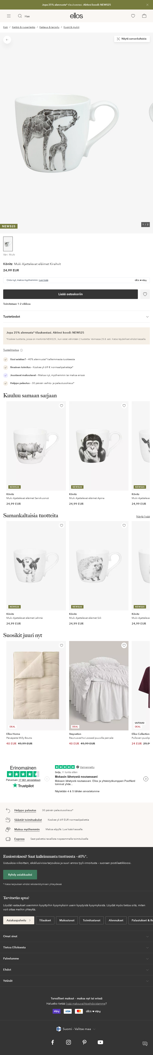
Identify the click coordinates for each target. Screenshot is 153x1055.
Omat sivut (10, 936)
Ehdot (7, 969)
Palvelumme (11, 958)
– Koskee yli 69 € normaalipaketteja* (41, 367)
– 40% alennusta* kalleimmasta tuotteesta (42, 359)
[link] (76, 5)
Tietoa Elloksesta (14, 947)
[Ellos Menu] (8, 15)
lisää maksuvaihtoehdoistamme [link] (85, 1003)
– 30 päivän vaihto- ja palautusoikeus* (42, 383)
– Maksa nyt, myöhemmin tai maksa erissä (47, 375)
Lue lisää (43, 280)
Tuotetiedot (11, 316)
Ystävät (8, 980)
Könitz (8, 264)
